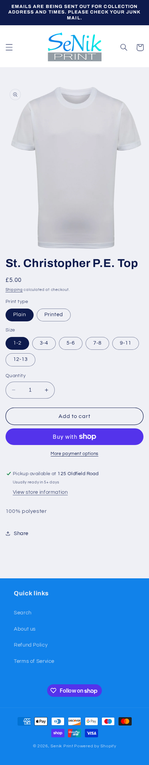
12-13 (20, 359)
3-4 (44, 343)
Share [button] (21, 533)
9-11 (125, 343)
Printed (53, 314)
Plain (19, 314)
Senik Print (62, 746)
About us (25, 629)
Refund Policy (30, 645)
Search (23, 612)
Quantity (16, 375)
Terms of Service (34, 661)
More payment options (74, 454)
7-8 (97, 343)
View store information (40, 492)
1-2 (17, 343)
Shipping (14, 290)
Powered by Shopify (95, 746)
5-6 (71, 343)
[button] (9, 47)
